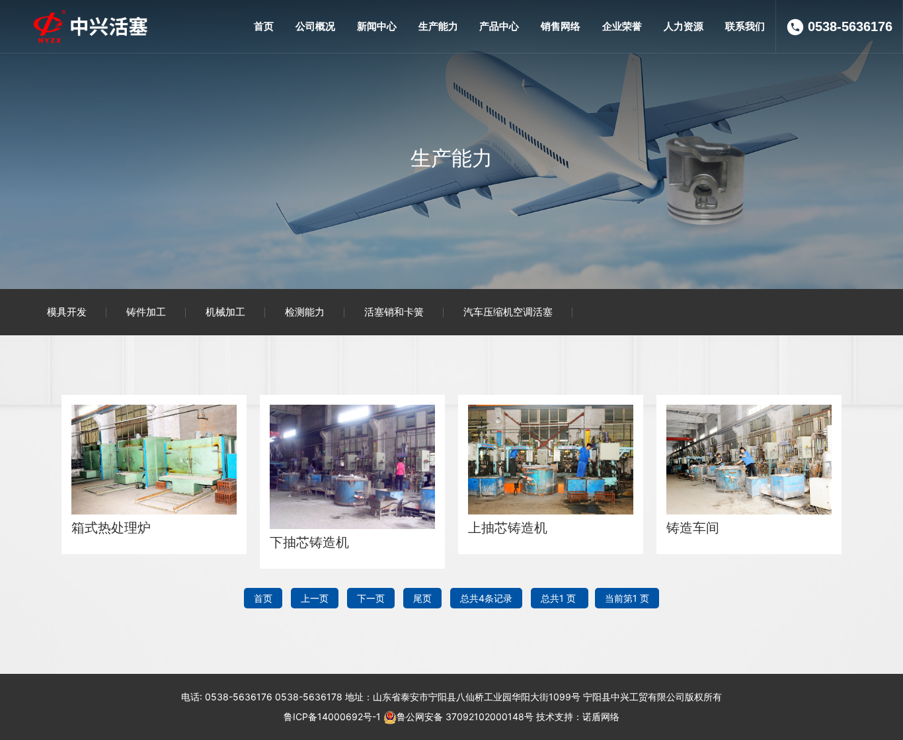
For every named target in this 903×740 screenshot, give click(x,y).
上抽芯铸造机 (507, 528)
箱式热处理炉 (111, 528)
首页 (263, 598)
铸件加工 (146, 312)
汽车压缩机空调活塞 (508, 312)
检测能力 (305, 312)
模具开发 (67, 312)
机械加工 (225, 312)
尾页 (422, 598)
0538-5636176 (850, 26)
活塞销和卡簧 (394, 312)
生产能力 (451, 158)
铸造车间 (692, 528)
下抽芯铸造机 (309, 542)
